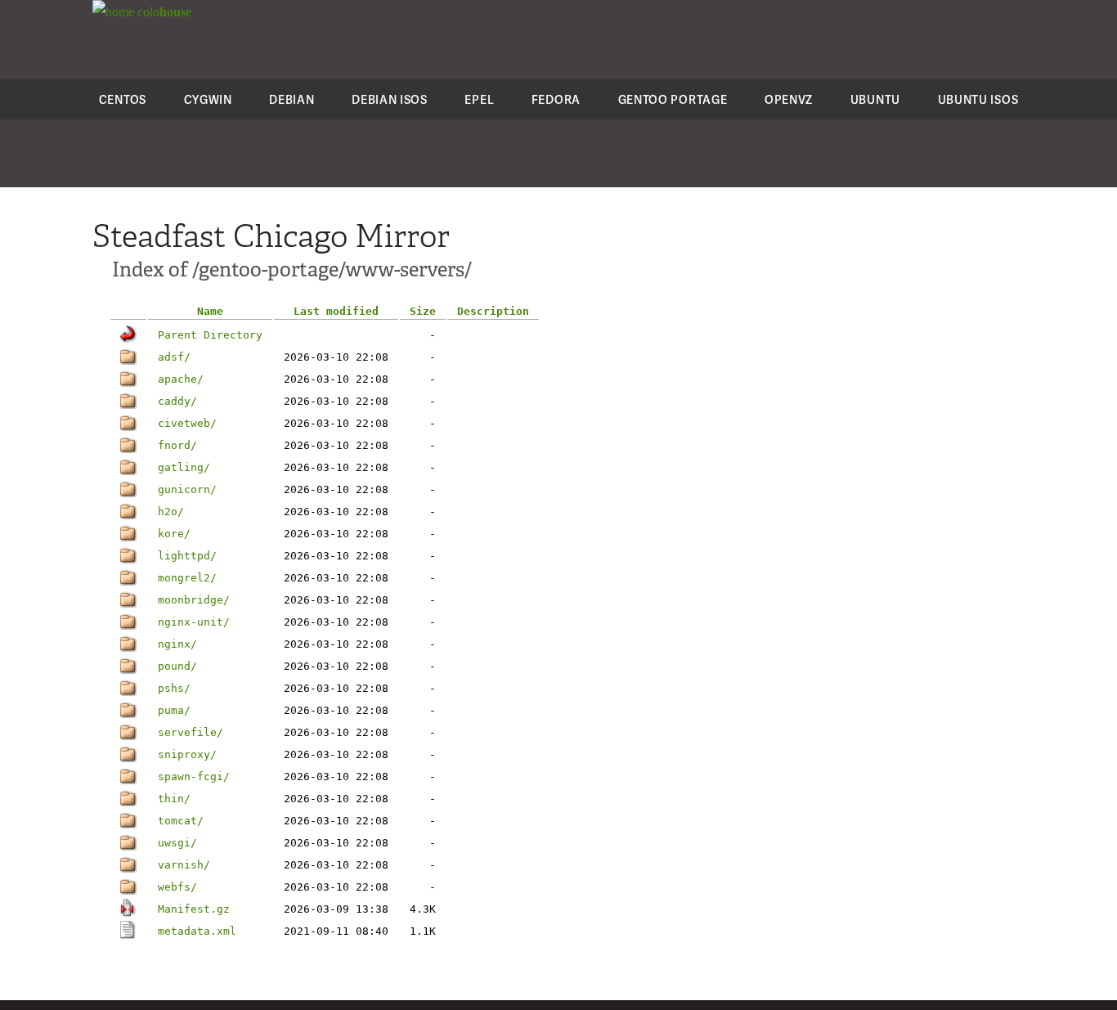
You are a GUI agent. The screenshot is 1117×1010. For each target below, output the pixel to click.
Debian (291, 99)
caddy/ (177, 401)
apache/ (181, 379)
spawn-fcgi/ (194, 776)
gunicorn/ (187, 489)
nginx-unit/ (194, 622)
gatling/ (184, 467)
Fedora (556, 99)
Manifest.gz (194, 909)
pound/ (177, 666)
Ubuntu (875, 99)
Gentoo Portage (673, 99)
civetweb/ (187, 423)
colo (162, 12)
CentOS (122, 99)
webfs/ (177, 887)
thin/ (174, 798)
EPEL (479, 99)
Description (493, 311)
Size (423, 311)
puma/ (174, 710)
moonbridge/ (194, 600)
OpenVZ (789, 99)
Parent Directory (210, 335)
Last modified (336, 311)
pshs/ (174, 688)
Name (210, 311)
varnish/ (184, 865)
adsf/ (174, 357)
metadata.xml (197, 931)
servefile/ (190, 732)
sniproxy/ (187, 754)
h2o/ (171, 511)
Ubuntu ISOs (978, 99)
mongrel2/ (187, 578)
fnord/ (177, 445)
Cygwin (208, 99)
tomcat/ (181, 821)
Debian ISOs (390, 99)
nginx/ (177, 644)
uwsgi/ (177, 843)
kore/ (174, 533)
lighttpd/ (187, 556)
